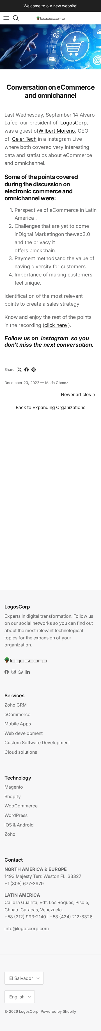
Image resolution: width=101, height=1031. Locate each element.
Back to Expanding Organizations (50, 407)
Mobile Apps (17, 723)
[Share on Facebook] (26, 369)
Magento (13, 787)
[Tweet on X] (19, 369)
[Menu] (6, 18)
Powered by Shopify (58, 1011)
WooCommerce (21, 806)
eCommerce (17, 714)
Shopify (12, 796)
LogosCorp (28, 1011)
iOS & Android (19, 825)
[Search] (18, 18)
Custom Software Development (37, 742)
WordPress (15, 815)
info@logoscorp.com (26, 928)
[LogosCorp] (50, 18)
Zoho (9, 834)
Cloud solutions (20, 752)
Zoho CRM (15, 705)
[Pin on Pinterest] (33, 369)
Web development (23, 733)
